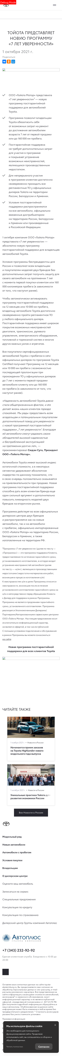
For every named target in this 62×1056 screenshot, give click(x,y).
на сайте (6, 639)
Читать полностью (14, 1046)
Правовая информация (13, 1018)
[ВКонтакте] (4, 61)
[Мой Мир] (13, 61)
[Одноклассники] (9, 61)
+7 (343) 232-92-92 (18, 949)
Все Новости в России (31, 812)
